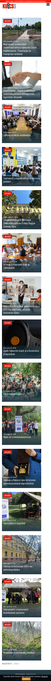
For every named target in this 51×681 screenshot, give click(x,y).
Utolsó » (16, 663)
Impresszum (31, 674)
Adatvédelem (20, 674)
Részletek (45, 676)
